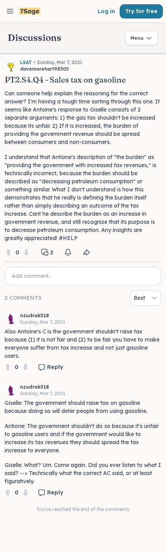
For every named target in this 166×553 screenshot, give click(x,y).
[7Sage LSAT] (30, 11)
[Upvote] (8, 253)
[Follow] (68, 252)
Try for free (141, 11)
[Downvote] (26, 253)
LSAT (26, 62)
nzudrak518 (34, 315)
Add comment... (32, 275)
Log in (106, 11)
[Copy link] (86, 252)
